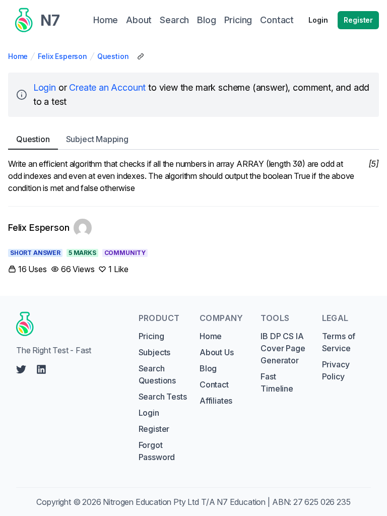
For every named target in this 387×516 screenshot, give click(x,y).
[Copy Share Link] (141, 56)
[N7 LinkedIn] (41, 369)
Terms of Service (339, 342)
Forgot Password (157, 451)
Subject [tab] (97, 139)
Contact (214, 384)
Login (318, 20)
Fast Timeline (277, 382)
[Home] (67, 324)
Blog (208, 368)
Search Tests (163, 397)
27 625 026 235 (322, 502)
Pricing (151, 336)
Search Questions (157, 374)
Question (113, 56)
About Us (217, 352)
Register (358, 20)
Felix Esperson (62, 56)
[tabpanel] (193, 176)
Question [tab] (33, 139)
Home (18, 56)
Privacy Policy (336, 370)
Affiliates (216, 401)
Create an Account (107, 87)
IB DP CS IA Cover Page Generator (283, 348)
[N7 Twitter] (21, 369)
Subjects (155, 352)
